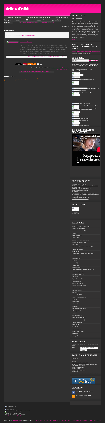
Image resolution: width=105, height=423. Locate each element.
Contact (74, 39)
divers (74, 256)
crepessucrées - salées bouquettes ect (82, 253)
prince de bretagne (76, 359)
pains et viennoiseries (77, 242)
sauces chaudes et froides (79, 297)
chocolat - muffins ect (77, 272)
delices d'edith (17, 8)
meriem (74, 361)
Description (75, 21)
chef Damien (75, 358)
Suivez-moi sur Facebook (84, 391)
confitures (74, 251)
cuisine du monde (76, 274)
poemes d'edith (76, 294)
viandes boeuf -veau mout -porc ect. (81, 246)
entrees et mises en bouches (79, 226)
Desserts (74, 276)
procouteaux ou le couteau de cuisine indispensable (85, 373)
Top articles (38, 420)
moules (74, 306)
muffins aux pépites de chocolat (80, 190)
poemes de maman (77, 331)
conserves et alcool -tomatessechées (81, 269)
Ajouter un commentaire (21, 80)
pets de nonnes (76, 187)
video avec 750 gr (41, 20)
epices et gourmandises (78, 367)
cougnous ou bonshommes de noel (38, 17)
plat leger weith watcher (78, 308)
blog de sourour (76, 368)
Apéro (73, 260)
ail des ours (75, 288)
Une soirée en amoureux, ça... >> (44, 22)
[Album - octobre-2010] (75, 210)
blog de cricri (75, 371)
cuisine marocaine (77, 329)
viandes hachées (76, 249)
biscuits (74, 326)
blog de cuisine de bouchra (78, 370)
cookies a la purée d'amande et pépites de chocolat (84, 193)
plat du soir (66, 67)
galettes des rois (76, 283)
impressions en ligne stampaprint (80, 362)
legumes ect (75, 258)
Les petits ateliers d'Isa (28, 35)
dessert (74, 237)
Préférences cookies (94, 420)
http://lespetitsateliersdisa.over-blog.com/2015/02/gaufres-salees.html (47, 57)
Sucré (73, 299)
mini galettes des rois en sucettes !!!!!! (81, 188)
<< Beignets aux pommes (27, 22)
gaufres (53, 67)
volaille (74, 233)
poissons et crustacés (78, 230)
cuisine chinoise (76, 315)
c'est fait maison (76, 290)
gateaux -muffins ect (77, 228)
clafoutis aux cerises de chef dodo (80, 197)
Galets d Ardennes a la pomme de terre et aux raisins (85, 185)
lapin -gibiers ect (76, 278)
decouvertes (75, 281)
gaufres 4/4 (75, 191)
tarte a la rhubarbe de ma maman (80, 199)
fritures (74, 333)
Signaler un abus (55, 420)
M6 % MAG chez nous (14, 17)
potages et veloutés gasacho (79, 240)
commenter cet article (62, 69)
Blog (73, 18)
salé (62, 67)
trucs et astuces (76, 322)
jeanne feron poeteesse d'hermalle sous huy (15, 415)
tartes (73, 244)
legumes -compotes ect (78, 317)
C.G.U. (64, 420)
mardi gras (58, 67)
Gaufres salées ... (10, 30)
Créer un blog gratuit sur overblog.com (83, 380)
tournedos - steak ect (77, 320)
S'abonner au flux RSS (83, 395)
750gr (28, 20)
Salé (73, 313)
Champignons (75, 310)
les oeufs (74, 301)
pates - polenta (76, 235)
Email (73, 347)
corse (73, 263)
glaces (74, 292)
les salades (75, 267)
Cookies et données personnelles (77, 420)
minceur (74, 304)
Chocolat (74, 324)
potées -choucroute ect (78, 285)
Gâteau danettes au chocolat (79, 184)
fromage (74, 335)
